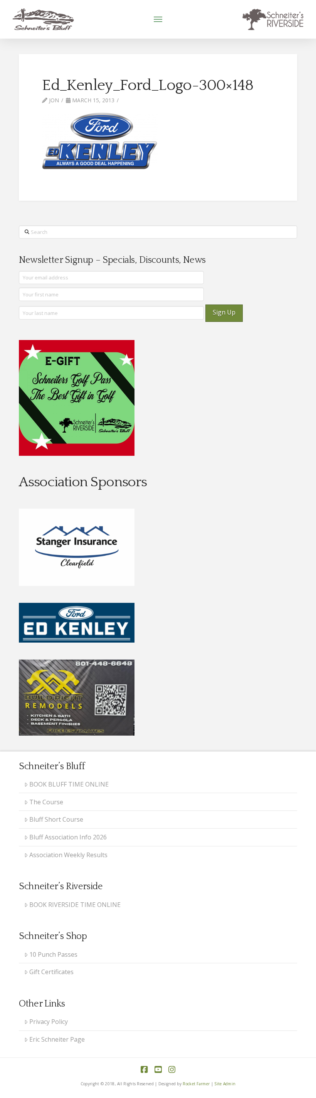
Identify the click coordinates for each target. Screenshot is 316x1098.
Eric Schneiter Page (57, 1039)
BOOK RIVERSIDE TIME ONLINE (75, 904)
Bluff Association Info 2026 (68, 837)
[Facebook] (144, 1070)
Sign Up (224, 312)
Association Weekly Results (68, 855)
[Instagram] (171, 1070)
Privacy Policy (48, 1021)
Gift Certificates (51, 972)
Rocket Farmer (196, 1083)
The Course (46, 802)
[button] (158, 19)
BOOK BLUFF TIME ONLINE (69, 784)
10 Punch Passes (53, 954)
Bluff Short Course (56, 819)
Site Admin (224, 1083)
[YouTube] (158, 1070)
